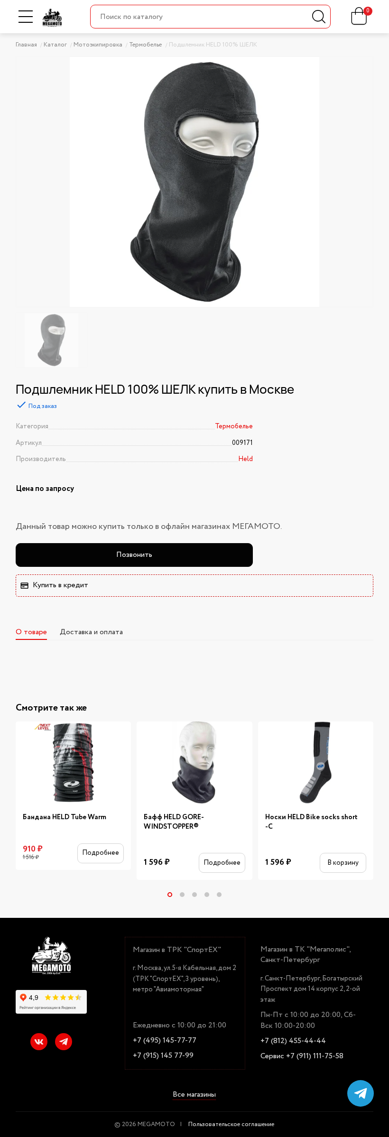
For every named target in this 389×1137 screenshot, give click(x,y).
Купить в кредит (60, 585)
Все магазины (194, 1095)
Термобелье (234, 426)
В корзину (343, 863)
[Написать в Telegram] (360, 1093)
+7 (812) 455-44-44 (293, 1041)
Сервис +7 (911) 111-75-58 (301, 1056)
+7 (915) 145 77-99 (163, 1056)
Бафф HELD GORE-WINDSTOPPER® (174, 822)
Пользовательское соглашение (231, 1124)
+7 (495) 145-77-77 (164, 1040)
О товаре (31, 632)
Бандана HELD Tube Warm (64, 818)
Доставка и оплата (91, 632)
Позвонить (134, 554)
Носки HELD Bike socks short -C (311, 822)
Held (245, 459)
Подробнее (100, 853)
